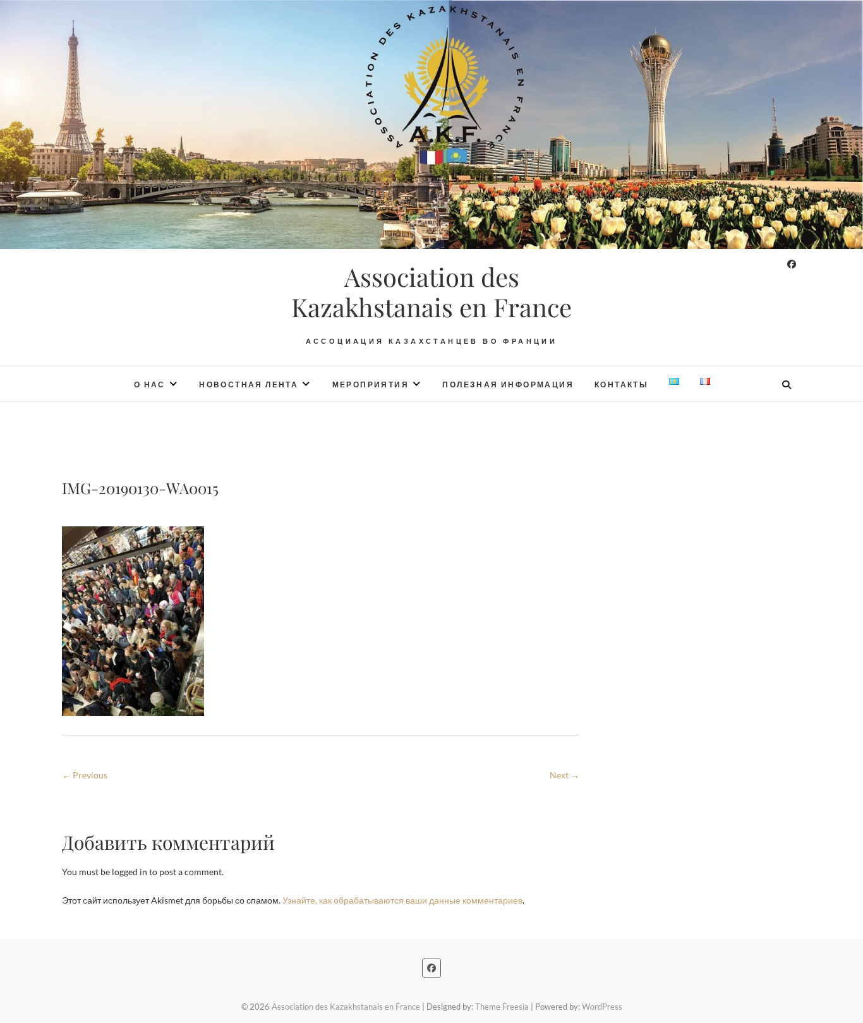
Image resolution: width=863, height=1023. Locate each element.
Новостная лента (248, 384)
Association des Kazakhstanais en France (431, 292)
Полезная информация (508, 384)
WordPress (602, 1007)
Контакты (621, 384)
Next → (564, 775)
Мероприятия (370, 384)
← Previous (84, 775)
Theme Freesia (502, 1007)
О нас (150, 384)
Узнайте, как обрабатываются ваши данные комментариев (402, 900)
